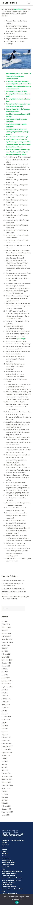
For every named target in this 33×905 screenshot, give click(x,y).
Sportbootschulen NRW (9, 886)
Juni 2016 (5, 794)
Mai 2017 (5, 764)
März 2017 (5, 770)
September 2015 (7, 812)
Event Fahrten (6, 858)
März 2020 (5, 702)
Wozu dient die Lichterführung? (17, 137)
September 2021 (7, 687)
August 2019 (6, 708)
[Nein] (31, 899)
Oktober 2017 (6, 749)
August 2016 (6, 788)
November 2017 (7, 746)
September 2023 (7, 642)
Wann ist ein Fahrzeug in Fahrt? (17, 91)
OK (17, 902)
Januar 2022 (6, 678)
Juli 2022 (4, 669)
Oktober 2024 (6, 633)
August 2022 (6, 666)
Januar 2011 (6, 815)
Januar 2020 (6, 705)
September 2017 (7, 752)
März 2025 (5, 630)
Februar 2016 (6, 806)
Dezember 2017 (7, 743)
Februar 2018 (6, 737)
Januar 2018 (6, 740)
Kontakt (4, 849)
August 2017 (6, 755)
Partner (4, 851)
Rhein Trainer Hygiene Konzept (11, 880)
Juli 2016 (4, 791)
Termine (4, 842)
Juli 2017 (4, 758)
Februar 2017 (6, 773)
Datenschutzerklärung (8, 862)
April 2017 (5, 767)
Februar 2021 (6, 699)
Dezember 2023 (7, 639)
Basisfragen (18, 9)
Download (5, 853)
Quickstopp (21, 339)
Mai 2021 (5, 693)
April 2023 (5, 651)
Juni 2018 (5, 726)
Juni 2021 (5, 690)
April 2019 (5, 714)
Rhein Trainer (9, 2)
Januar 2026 (6, 624)
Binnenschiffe (6, 867)
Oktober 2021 (6, 684)
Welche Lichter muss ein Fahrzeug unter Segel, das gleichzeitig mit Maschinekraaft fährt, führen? (18, 152)
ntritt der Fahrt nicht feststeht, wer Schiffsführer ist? (18, 76)
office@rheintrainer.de (10, 834)
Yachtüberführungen (8, 882)
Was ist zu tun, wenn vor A (15, 74)
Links (3, 869)
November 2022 (7, 660)
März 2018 (5, 734)
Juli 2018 (4, 723)
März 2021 (5, 696)
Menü (29, 3)
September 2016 (7, 785)
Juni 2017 (5, 761)
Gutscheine (5, 856)
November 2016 (7, 779)
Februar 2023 (6, 654)
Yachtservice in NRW (8, 864)
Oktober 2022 (6, 663)
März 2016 (5, 803)
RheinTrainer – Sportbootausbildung (13, 840)
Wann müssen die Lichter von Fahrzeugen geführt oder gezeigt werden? (17, 131)
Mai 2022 (5, 672)
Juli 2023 (4, 648)
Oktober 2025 (6, 627)
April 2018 (5, 731)
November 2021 (7, 681)
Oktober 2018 (6, 717)
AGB (3, 847)
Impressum (5, 845)
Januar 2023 (6, 657)
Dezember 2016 (7, 776)
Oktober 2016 (6, 782)
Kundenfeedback (7, 884)
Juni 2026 (5, 621)
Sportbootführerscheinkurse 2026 (13, 581)
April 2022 (5, 675)
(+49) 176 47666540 (15, 836)
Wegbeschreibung (7, 860)
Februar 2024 (6, 636)
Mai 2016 (5, 797)
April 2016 (5, 800)
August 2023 (6, 645)
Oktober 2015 (6, 809)
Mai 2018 (5, 729)
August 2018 (6, 720)
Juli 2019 (4, 711)
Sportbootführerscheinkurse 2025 (13, 589)
